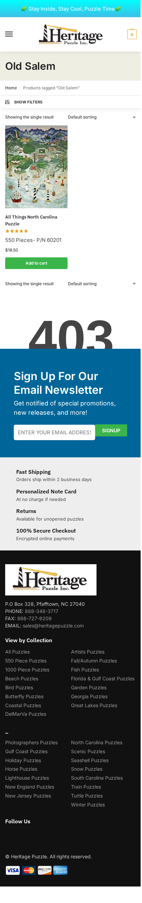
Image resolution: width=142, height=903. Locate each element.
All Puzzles (17, 652)
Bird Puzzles (19, 687)
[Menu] (15, 34)
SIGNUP (111, 430)
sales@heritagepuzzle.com (53, 625)
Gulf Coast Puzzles (26, 751)
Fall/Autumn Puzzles (94, 661)
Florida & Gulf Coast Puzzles (102, 678)
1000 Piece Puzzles (27, 669)
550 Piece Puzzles (26, 661)
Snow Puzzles (86, 769)
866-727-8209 (34, 618)
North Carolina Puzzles (96, 742)
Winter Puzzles (88, 804)
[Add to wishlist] (54, 134)
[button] (131, 34)
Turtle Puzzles (87, 796)
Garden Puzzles (88, 687)
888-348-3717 (41, 611)
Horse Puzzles (21, 769)
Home (11, 87)
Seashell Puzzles (90, 760)
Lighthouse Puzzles (27, 778)
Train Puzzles (86, 787)
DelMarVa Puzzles (25, 714)
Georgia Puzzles (89, 696)
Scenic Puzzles (88, 751)
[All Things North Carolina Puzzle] (36, 166)
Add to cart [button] (36, 263)
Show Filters (28, 102)
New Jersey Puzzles (28, 796)
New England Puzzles (29, 787)
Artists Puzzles (87, 652)
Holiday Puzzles (23, 760)
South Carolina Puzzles (97, 778)
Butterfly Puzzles (24, 696)
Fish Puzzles (85, 669)
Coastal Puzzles (23, 705)
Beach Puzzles (21, 678)
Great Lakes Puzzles (94, 705)
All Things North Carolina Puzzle (31, 220)
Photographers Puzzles (31, 742)
